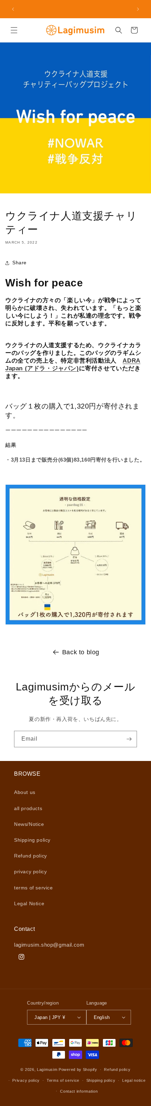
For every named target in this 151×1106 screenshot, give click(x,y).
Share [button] (19, 262)
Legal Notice (29, 903)
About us (24, 792)
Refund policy (30, 856)
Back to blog (80, 652)
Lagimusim (48, 1069)
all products (28, 808)
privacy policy (30, 871)
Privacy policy (26, 1080)
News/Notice (29, 824)
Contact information (79, 1091)
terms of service (33, 887)
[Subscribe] (129, 739)
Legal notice (133, 1080)
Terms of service (63, 1080)
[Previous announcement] (13, 9)
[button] (14, 30)
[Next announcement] (138, 9)
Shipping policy (32, 840)
